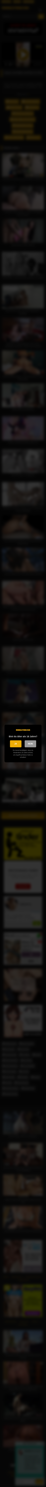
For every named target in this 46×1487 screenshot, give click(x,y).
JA (15, 744)
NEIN (30, 744)
